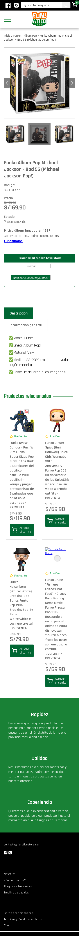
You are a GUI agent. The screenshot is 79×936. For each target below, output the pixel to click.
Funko (17, 36)
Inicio (7, 36)
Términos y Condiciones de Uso (23, 919)
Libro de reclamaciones (18, 913)
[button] (72, 83)
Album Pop (30, 36)
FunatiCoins (13, 241)
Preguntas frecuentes (18, 886)
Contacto (9, 925)
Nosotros (10, 874)
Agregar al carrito (25, 530)
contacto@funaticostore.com (22, 845)
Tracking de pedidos (16, 893)
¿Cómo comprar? (15, 880)
